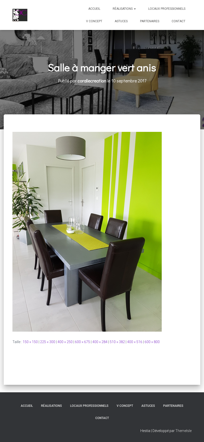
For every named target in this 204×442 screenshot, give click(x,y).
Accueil (94, 8)
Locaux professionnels (166, 8)
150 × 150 (30, 342)
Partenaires (149, 21)
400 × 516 (134, 342)
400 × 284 (99, 342)
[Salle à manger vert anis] (87, 231)
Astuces (121, 21)
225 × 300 (47, 342)
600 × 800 (152, 342)
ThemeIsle (183, 431)
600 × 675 (82, 342)
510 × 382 (117, 342)
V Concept (94, 21)
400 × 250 (65, 342)
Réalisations (123, 8)
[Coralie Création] (20, 15)
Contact (178, 21)
